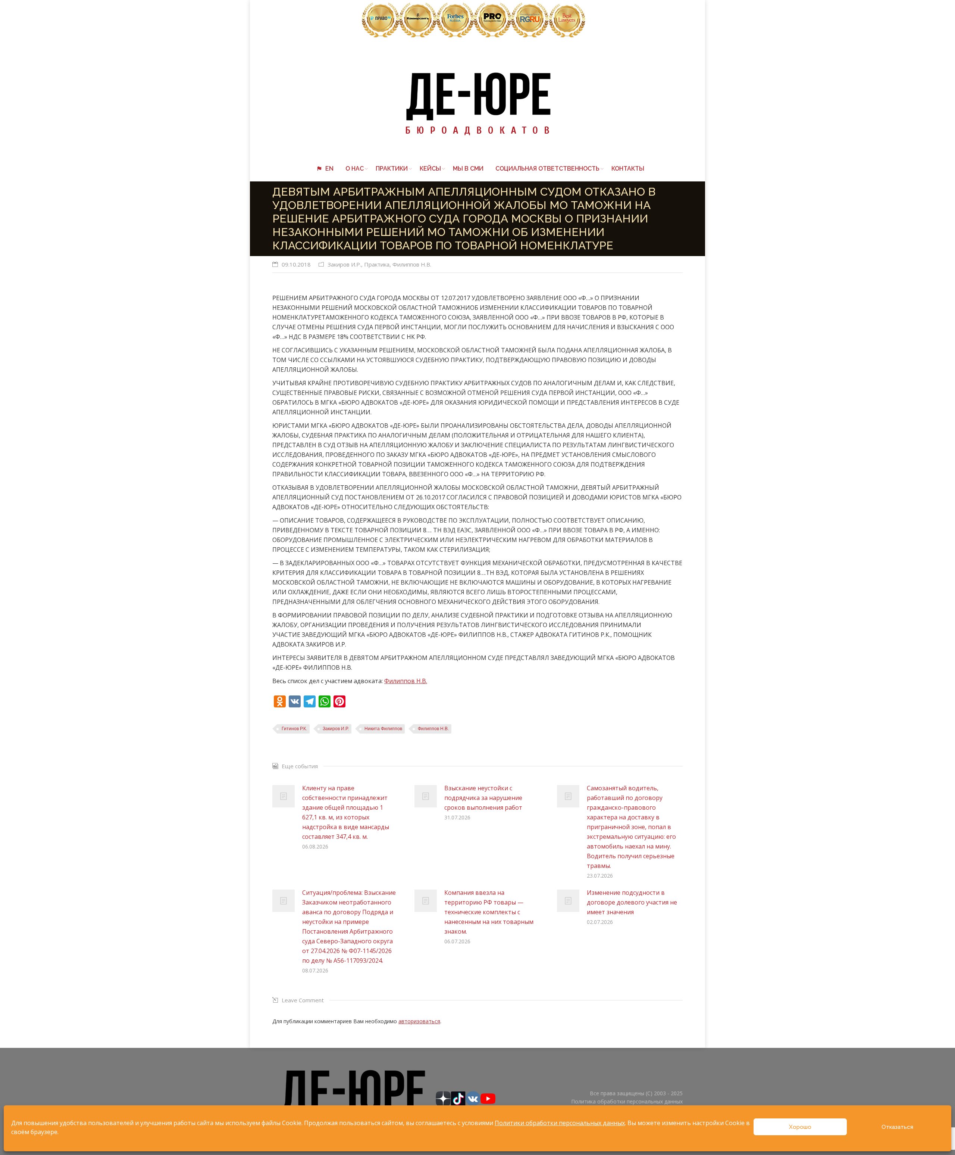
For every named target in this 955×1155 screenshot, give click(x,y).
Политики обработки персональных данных (560, 1123)
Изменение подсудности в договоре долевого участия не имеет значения (632, 902)
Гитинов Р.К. (294, 728)
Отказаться (897, 1127)
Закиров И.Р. (344, 264)
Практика (376, 264)
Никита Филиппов (383, 728)
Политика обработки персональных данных (627, 1101)
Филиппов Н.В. (411, 264)
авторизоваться (419, 1021)
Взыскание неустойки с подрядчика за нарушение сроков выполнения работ (483, 798)
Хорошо (800, 1127)
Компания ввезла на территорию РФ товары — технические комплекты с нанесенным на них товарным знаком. (488, 911)
